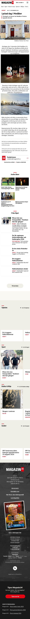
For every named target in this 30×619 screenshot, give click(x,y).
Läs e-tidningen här (15, 532)
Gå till (25, 307)
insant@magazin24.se (7, 150)
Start (2, 6)
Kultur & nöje (11, 6)
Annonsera (15, 488)
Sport (5, 6)
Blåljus (22, 6)
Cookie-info (15, 547)
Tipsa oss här (15, 596)
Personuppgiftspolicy (15, 545)
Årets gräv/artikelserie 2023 (18, 610)
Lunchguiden (15, 498)
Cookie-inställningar (15, 549)
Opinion (18, 6)
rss (15, 568)
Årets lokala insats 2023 (17, 606)
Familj (26, 6)
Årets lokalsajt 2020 (15, 613)
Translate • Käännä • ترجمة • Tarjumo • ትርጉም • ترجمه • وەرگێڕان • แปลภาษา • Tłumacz (15, 557)
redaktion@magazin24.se (14, 159)
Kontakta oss (15, 491)
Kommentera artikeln (9, 162)
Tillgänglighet (15, 554)
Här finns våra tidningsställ (15, 495)
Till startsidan (15, 286)
